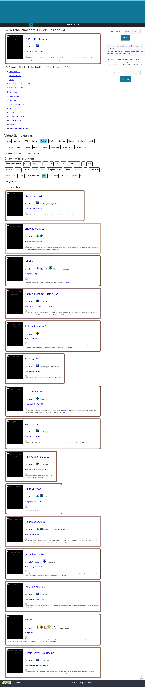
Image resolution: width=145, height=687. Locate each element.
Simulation (81, 141)
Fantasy (36, 147)
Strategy (62, 141)
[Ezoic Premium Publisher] (6, 684)
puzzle (91, 141)
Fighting (71, 141)
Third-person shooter (13, 153)
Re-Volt (12, 124)
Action (8, 141)
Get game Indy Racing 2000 (34, 599)
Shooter (34, 141)
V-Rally (11, 80)
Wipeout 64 (13, 100)
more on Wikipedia (68, 60)
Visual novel (67, 147)
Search (125, 37)
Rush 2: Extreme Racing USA (19, 84)
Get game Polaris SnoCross (34, 534)
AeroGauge (13, 92)
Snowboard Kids (15, 76)
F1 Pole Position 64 (36, 39)
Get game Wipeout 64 (32, 436)
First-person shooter (32, 153)
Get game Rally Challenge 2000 (36, 469)
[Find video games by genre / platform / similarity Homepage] (31, 25)
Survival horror (80, 147)
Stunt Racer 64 (14, 72)
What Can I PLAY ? (73, 25)
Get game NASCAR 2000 (33, 502)
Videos (17, 683)
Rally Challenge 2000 (16, 104)
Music (19, 147)
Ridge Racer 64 (14, 96)
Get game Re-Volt (31, 633)
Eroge (45, 147)
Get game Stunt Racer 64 (34, 208)
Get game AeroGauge (32, 371)
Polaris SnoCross (16, 112)
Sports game (55, 147)
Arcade (27, 147)
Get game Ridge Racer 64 (34, 404)
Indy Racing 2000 (16, 120)
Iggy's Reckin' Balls (17, 116)
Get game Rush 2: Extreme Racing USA (38, 306)
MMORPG (9, 147)
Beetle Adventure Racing (19, 128)
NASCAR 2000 (15, 108)
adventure (17, 141)
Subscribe (125, 79)
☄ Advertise (89, 683)
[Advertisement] (72, 11)
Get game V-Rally (31, 274)
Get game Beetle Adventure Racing (37, 665)
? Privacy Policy (77, 683)
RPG (26, 141)
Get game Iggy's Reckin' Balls (35, 567)
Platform (52, 141)
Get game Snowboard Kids (34, 241)
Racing (31, 47)
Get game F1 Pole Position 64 (35, 51)
